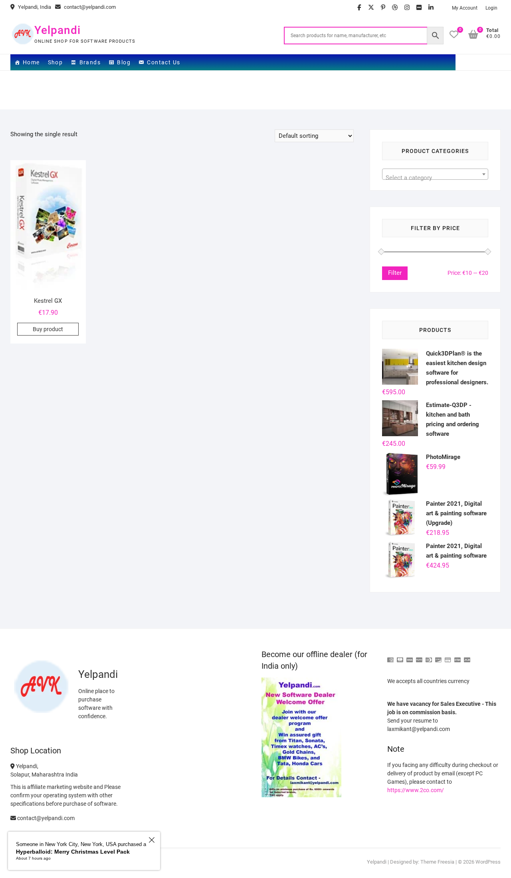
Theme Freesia (437, 862)
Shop (55, 62)
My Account (464, 8)
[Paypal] (419, 656)
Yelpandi (57, 30)
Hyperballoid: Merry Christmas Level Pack (73, 851)
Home (31, 62)
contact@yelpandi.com (89, 7)
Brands (90, 62)
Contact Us (163, 62)
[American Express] (390, 656)
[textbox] (435, 177)
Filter (395, 272)
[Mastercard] (400, 656)
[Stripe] (457, 656)
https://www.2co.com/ (415, 790)
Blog (124, 62)
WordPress (488, 862)
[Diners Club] (429, 656)
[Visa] (409, 656)
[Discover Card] (438, 656)
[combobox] (435, 174)
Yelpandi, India (34, 7)
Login (491, 8)
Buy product (48, 329)
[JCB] (467, 656)
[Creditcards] (448, 656)
